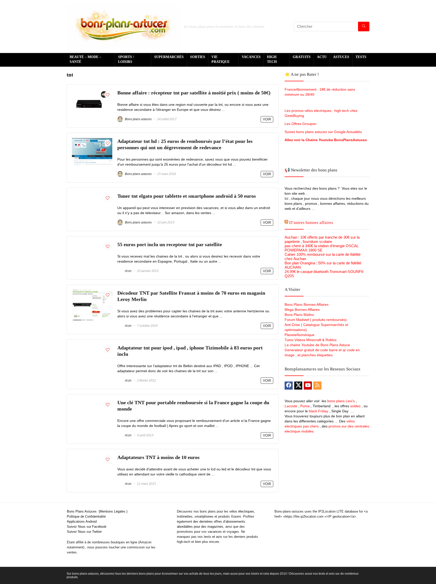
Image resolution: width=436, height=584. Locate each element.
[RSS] (317, 386)
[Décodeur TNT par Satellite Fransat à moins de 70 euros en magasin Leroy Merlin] (92, 292)
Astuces (341, 57)
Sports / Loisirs (126, 59)
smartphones (204, 516)
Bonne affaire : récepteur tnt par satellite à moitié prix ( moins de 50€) (193, 92)
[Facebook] (289, 386)
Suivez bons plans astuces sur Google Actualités (323, 132)
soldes (355, 406)
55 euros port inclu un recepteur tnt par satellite (169, 244)
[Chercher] (363, 26)
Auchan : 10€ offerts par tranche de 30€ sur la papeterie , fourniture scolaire (322, 239)
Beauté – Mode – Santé (85, 59)
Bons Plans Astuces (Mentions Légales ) (97, 511)
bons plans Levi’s (341, 401)
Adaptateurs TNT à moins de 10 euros (158, 457)
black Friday (318, 411)
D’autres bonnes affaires (311, 222)
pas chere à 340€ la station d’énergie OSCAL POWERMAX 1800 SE (321, 248)
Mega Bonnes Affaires (302, 310)
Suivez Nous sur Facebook (86, 526)
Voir (267, 119)
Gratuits (302, 57)
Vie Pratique (220, 59)
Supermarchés (169, 57)
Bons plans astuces (138, 119)
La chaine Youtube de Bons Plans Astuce (317, 345)
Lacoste (291, 406)
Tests (361, 57)
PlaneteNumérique (299, 335)
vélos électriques (241, 511)
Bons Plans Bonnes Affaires (307, 304)
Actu (322, 57)
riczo (127, 271)
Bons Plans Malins (299, 315)
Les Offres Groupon (301, 124)
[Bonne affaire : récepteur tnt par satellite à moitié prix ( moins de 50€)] (92, 92)
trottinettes (185, 516)
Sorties (197, 57)
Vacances (251, 57)
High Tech (272, 59)
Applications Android (82, 521)
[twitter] (298, 386)
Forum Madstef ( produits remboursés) (316, 320)
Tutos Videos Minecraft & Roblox (311, 340)
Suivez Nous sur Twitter (84, 532)
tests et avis (213, 537)
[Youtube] (308, 386)
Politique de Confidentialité (86, 516)
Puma (305, 406)
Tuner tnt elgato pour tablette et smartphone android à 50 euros (186, 196)
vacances (215, 532)
